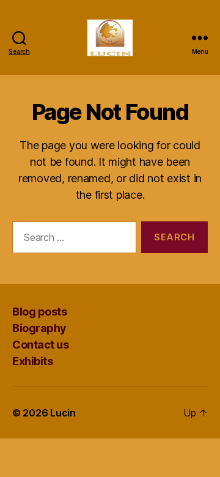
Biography (39, 328)
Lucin (63, 413)
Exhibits (32, 361)
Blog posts (39, 311)
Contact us (40, 344)
